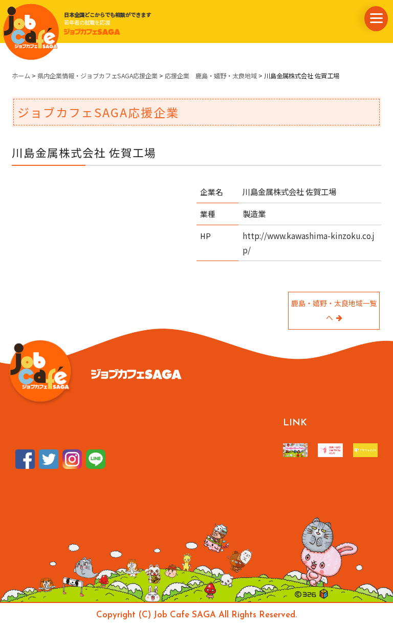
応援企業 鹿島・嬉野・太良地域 (211, 75)
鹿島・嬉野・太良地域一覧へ (334, 310)
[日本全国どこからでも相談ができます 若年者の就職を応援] (31, 31)
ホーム (21, 75)
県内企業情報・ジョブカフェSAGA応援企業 (97, 75)
